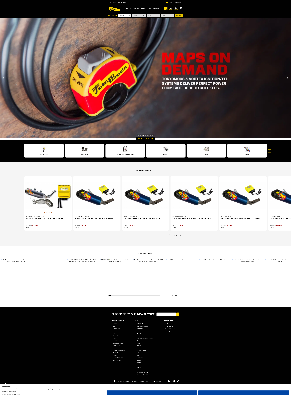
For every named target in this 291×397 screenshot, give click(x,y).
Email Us (158, 381)
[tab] (110, 295)
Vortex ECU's (140, 324)
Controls (139, 370)
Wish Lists (115, 336)
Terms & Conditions (118, 348)
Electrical (139, 348)
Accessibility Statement (119, 350)
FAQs (114, 338)
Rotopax (139, 367)
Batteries (139, 362)
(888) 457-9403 (171, 331)
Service (115, 324)
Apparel (139, 360)
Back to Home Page (118, 358)
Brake (138, 355)
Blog (114, 326)
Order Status (116, 328)
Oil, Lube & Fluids (141, 350)
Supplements (140, 365)
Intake (138, 343)
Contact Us (171, 2)
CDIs (138, 341)
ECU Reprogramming (142, 326)
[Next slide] (269, 150)
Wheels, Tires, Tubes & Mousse (145, 338)
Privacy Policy (116, 345)
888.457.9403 (178, 2)
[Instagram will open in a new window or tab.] (150, 253)
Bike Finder (112, 15)
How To (115, 341)
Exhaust (139, 333)
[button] (154, 170)
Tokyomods (140, 328)
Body (138, 353)
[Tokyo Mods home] (114, 8)
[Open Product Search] (165, 8)
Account (115, 333)
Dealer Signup (117, 360)
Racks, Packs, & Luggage (143, 372)
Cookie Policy (116, 353)
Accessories (140, 358)
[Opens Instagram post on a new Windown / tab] (16, 274)
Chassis (139, 345)
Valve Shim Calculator (142, 375)
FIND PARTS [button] (178, 15)
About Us (169, 324)
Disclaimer (116, 355)
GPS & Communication (143, 331)
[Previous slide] (21, 150)
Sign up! (177, 314)
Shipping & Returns (118, 343)
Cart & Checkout (117, 331)
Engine (138, 336)
